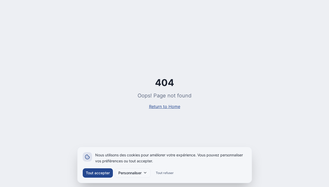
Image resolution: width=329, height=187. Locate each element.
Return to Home (164, 106)
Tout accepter (98, 172)
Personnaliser (129, 172)
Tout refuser (165, 173)
